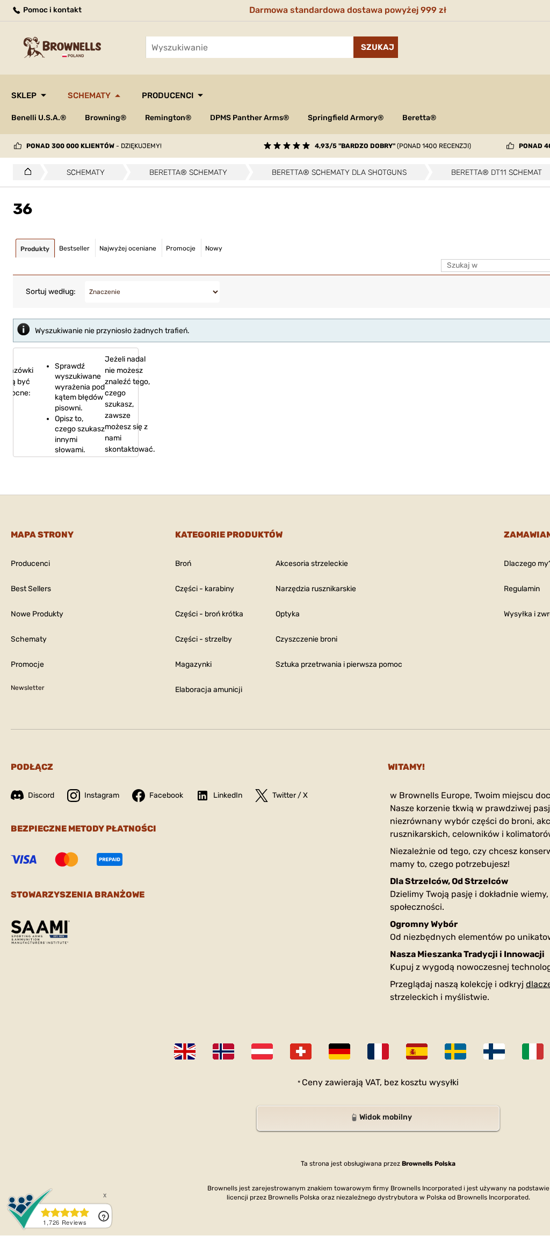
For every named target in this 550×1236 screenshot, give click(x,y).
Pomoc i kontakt (51, 9)
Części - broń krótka (209, 614)
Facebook (166, 795)
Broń (183, 563)
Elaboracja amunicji (208, 689)
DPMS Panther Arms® (249, 117)
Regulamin (522, 588)
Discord (41, 795)
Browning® (105, 117)
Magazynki (193, 664)
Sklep (24, 95)
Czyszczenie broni (306, 639)
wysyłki (444, 1082)
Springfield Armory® (345, 117)
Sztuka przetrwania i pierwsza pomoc (339, 664)
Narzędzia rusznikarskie (316, 588)
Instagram (101, 795)
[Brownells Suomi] (494, 1051)
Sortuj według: (51, 291)
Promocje (27, 664)
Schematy (89, 95)
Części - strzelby (203, 639)
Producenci (167, 95)
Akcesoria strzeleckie (312, 563)
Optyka (288, 614)
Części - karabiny (204, 588)
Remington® (168, 117)
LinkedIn (227, 795)
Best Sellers (31, 588)
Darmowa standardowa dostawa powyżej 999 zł (347, 10)
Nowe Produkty (37, 614)
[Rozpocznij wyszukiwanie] (375, 47)
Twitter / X (290, 795)
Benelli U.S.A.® (38, 117)
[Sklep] (25, 172)
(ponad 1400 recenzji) (393, 146)
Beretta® (419, 117)
